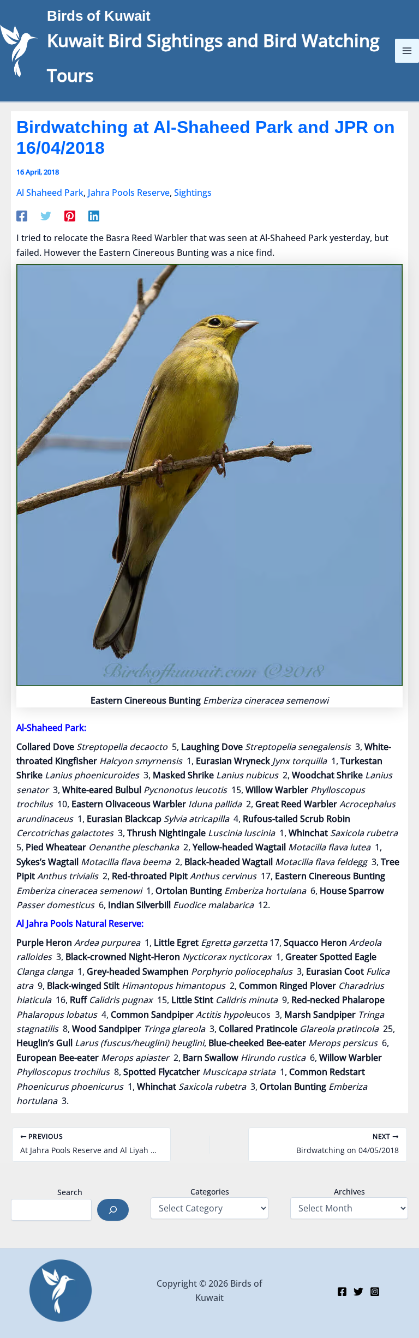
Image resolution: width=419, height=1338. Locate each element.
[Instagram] (375, 1292)
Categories (209, 1191)
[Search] (113, 1210)
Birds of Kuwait (99, 16)
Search (69, 1192)
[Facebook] (21, 215)
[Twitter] (45, 215)
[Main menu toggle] (407, 51)
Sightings (193, 193)
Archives (349, 1191)
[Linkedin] (93, 215)
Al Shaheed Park (49, 193)
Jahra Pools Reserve (129, 193)
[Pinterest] (69, 215)
